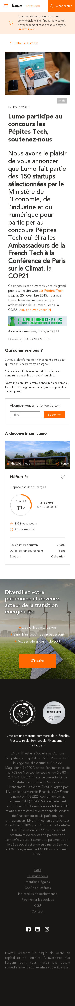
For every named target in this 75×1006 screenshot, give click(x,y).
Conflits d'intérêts (38, 888)
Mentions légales (37, 882)
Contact (37, 911)
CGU (37, 905)
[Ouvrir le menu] (6, 6)
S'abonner (54, 414)
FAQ (37, 870)
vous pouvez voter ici (35, 310)
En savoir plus (26, 29)
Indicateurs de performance (37, 894)
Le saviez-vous (37, 876)
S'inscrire (37, 661)
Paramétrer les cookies (37, 900)
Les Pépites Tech (51, 291)
